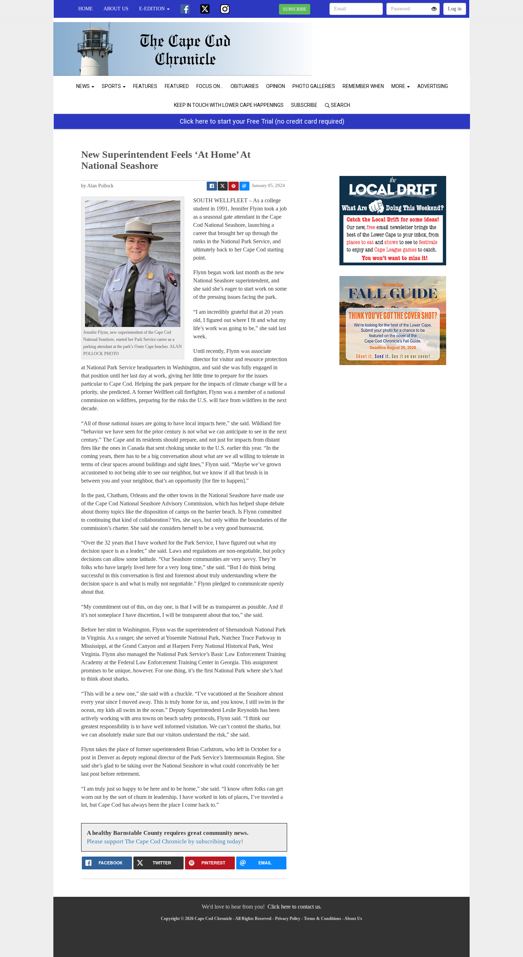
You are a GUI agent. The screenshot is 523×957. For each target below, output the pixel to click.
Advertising (432, 86)
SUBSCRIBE (294, 9)
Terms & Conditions (322, 918)
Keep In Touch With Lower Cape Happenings (229, 105)
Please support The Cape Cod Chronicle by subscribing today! (165, 841)
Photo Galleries (313, 86)
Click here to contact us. (295, 907)
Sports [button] (112, 86)
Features (145, 86)
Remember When (363, 86)
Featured (177, 86)
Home (85, 8)
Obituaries (245, 86)
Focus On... (209, 86)
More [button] (398, 86)
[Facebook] (185, 9)
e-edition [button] (152, 8)
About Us (116, 8)
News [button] (83, 86)
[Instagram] (225, 9)
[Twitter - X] (205, 9)
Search (340, 105)
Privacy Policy (287, 918)
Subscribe (304, 105)
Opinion (275, 86)
